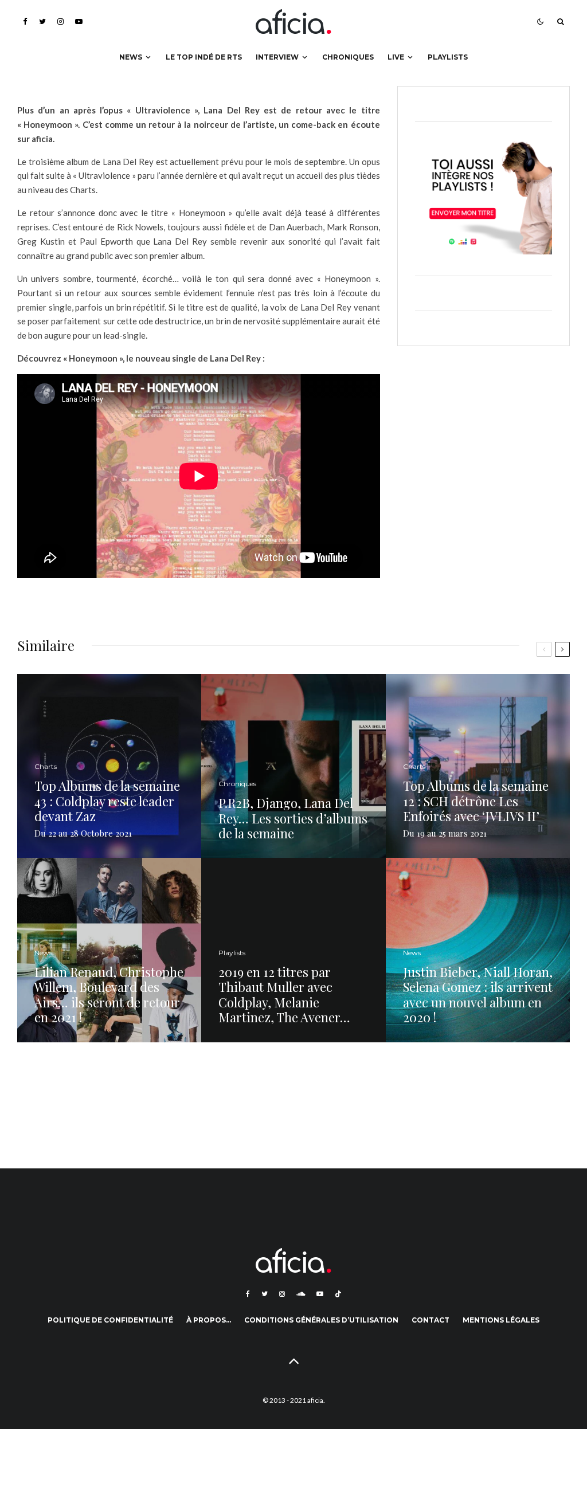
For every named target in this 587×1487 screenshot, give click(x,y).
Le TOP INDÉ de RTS (204, 57)
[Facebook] (25, 21)
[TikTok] (338, 1293)
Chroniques (348, 57)
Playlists (448, 57)
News (130, 57)
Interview (277, 57)
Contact (430, 1320)
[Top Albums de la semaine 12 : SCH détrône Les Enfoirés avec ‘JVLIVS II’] (478, 766)
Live (396, 57)
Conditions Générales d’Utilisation (321, 1320)
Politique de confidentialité (110, 1320)
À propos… (208, 1320)
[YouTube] (78, 21)
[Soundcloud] (301, 1293)
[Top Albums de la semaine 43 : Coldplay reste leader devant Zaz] (109, 766)
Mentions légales (501, 1320)
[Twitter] (42, 21)
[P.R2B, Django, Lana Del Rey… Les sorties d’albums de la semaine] (293, 766)
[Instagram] (60, 21)
